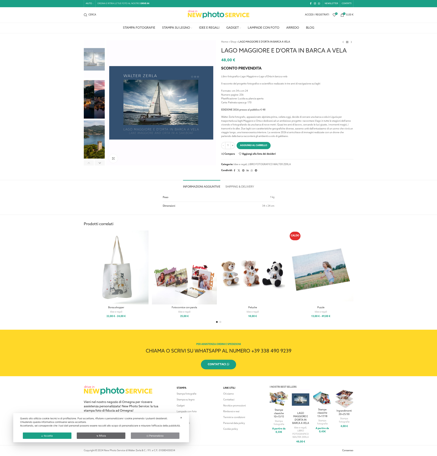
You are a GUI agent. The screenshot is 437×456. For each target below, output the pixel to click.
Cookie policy (230, 429)
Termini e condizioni (234, 417)
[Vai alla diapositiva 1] (217, 322)
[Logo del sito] (218, 15)
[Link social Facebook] (311, 3)
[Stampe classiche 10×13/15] (279, 398)
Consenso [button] (347, 450)
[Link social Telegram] (256, 170)
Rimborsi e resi (231, 411)
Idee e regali (240, 164)
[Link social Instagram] (315, 3)
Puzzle (321, 307)
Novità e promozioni (234, 406)
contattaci (217, 364)
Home (224, 42)
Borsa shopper (116, 307)
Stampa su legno (186, 400)
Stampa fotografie (186, 394)
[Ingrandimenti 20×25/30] (344, 398)
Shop (233, 42)
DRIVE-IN (144, 4)
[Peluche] (252, 267)
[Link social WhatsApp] (319, 3)
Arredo (180, 417)
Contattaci (228, 400)
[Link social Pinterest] (243, 170)
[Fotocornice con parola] (184, 267)
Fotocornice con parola (184, 307)
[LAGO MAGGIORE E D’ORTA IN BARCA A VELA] (300, 399)
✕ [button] (181, 417)
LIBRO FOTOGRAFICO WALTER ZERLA (269, 164)
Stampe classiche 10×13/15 (279, 413)
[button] (89, 162)
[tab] (201, 185)
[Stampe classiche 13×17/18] (322, 397)
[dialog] (101, 427)
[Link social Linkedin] (248, 170)
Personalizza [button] (156, 435)
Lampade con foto (187, 411)
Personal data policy (234, 423)
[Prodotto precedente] (343, 42)
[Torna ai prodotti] (347, 42)
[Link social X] (239, 170)
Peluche (252, 307)
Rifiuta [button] (102, 435)
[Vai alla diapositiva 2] (220, 322)
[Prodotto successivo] (351, 42)
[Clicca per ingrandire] (113, 158)
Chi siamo (228, 394)
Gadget (181, 406)
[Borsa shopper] (116, 267)
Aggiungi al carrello (253, 145)
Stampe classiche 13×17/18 (322, 413)
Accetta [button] (48, 435)
